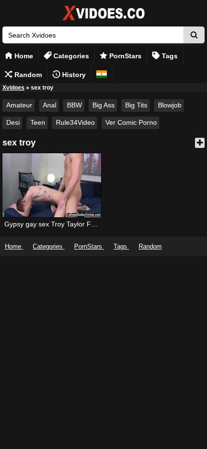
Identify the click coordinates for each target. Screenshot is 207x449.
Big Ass (103, 105)
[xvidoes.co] (103, 20)
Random (27, 75)
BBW (74, 105)
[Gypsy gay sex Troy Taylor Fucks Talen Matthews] (51, 185)
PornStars (124, 56)
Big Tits (136, 105)
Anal (49, 105)
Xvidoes (13, 87)
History (73, 75)
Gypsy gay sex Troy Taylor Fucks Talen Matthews (79, 224)
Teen (37, 122)
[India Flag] (101, 74)
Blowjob (169, 105)
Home (23, 56)
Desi (13, 122)
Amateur (19, 105)
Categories (70, 56)
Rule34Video (75, 122)
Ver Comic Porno (131, 122)
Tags (169, 56)
